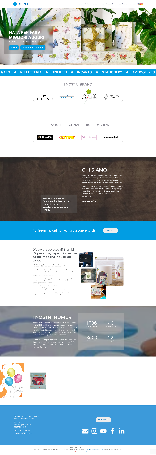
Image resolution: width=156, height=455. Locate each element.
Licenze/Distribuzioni (107, 4)
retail (38, 290)
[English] (138, 4)
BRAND (14, 48)
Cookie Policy (99, 449)
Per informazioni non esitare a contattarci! (63, 230)
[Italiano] (140, 4)
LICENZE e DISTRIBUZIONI (33, 48)
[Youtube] (103, 431)
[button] (34, 100)
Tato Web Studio (83, 452)
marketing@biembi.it (23, 433)
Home (80, 4)
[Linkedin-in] (121, 431)
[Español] (142, 4)
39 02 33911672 (24, 431)
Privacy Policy (91, 449)
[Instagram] (94, 431)
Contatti (132, 4)
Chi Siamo (87, 4)
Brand (95, 4)
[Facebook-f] (112, 431)
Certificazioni (123, 4)
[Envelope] (85, 431)
